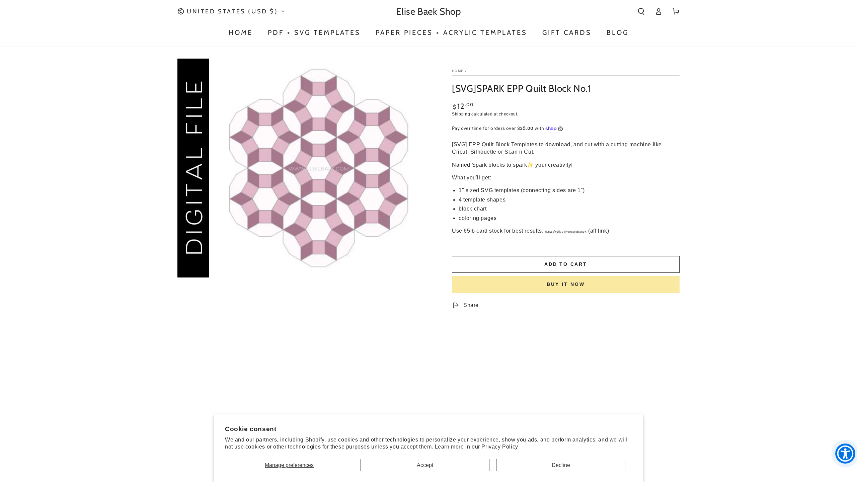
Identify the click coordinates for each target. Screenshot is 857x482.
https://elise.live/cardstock (566, 231)
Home (458, 71)
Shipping (461, 114)
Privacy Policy (499, 447)
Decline (561, 465)
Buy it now (566, 284)
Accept (425, 465)
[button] (641, 11)
